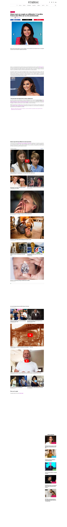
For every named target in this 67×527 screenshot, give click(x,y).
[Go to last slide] (13, 34)
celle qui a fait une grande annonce (18, 105)
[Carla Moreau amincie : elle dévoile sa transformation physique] (50, 453)
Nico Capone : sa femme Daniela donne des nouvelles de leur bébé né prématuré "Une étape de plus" (50, 500)
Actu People (54, 482)
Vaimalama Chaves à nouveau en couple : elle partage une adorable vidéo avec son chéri (50, 447)
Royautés (33, 5)
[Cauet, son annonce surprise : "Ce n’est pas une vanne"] (50, 466)
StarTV (43, 5)
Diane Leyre (21, 393)
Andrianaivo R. (18, 17)
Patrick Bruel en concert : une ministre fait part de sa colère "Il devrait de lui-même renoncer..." (50, 486)
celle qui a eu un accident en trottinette (24, 143)
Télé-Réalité (29, 5)
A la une (20, 5)
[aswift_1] (33, 8)
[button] (53, 2)
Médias (39, 5)
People (24, 5)
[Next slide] (40, 34)
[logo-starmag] (33, 2)
